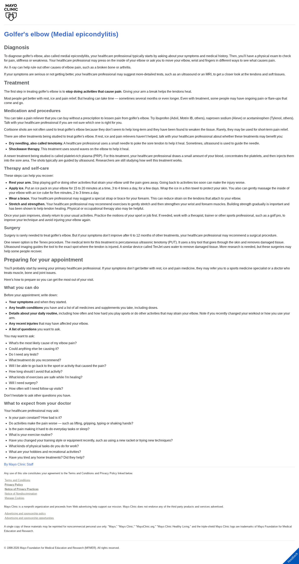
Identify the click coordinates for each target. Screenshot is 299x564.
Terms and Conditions (17, 480)
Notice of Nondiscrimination (21, 493)
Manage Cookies (14, 498)
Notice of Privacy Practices (21, 489)
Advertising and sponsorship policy (25, 513)
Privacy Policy (14, 484)
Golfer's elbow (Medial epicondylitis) (61, 34)
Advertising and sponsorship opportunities (29, 518)
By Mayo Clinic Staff (18, 464)
